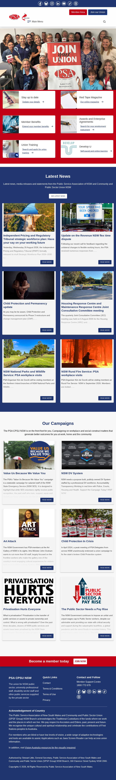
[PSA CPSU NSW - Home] (19, 17)
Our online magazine (89, 102)
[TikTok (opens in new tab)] (70, 3)
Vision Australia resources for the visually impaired (50, 747)
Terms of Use (49, 694)
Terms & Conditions (52, 688)
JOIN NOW (80, 661)
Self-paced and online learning (94, 151)
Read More (47, 262)
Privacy (46, 700)
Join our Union (97, 12)
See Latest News (58, 196)
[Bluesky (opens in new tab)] (46, 3)
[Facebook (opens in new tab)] (40, 3)
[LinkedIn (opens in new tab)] (58, 3)
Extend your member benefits (35, 126)
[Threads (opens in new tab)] (76, 3)
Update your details (31, 102)
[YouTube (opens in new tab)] (64, 3)
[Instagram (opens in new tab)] (52, 3)
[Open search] (104, 21)
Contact (47, 683)
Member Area (78, 12)
